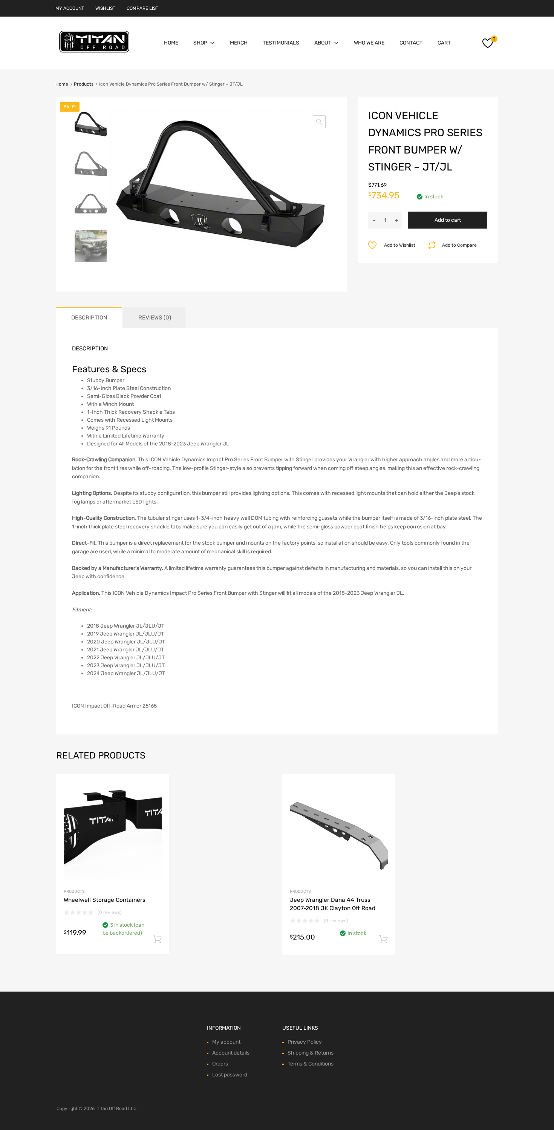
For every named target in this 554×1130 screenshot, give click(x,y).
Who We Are (369, 43)
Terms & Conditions (311, 1064)
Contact (410, 43)
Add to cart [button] (157, 939)
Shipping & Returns (311, 1053)
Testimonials (281, 43)
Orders (220, 1064)
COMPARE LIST (142, 8)
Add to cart (448, 220)
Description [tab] (89, 317)
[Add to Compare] (157, 800)
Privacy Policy (305, 1042)
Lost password (229, 1075)
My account (226, 1042)
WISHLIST (105, 8)
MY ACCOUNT (69, 8)
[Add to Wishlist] (157, 788)
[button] (319, 121)
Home (171, 43)
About (322, 43)
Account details (230, 1053)
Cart (444, 43)
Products (83, 84)
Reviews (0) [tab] (154, 317)
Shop (200, 43)
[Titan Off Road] (94, 52)
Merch (239, 43)
